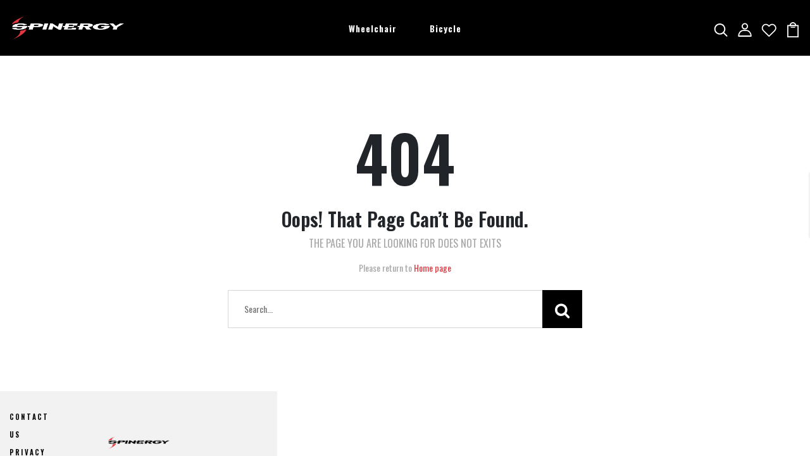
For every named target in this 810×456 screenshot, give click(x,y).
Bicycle (445, 28)
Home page (432, 267)
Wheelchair (373, 28)
